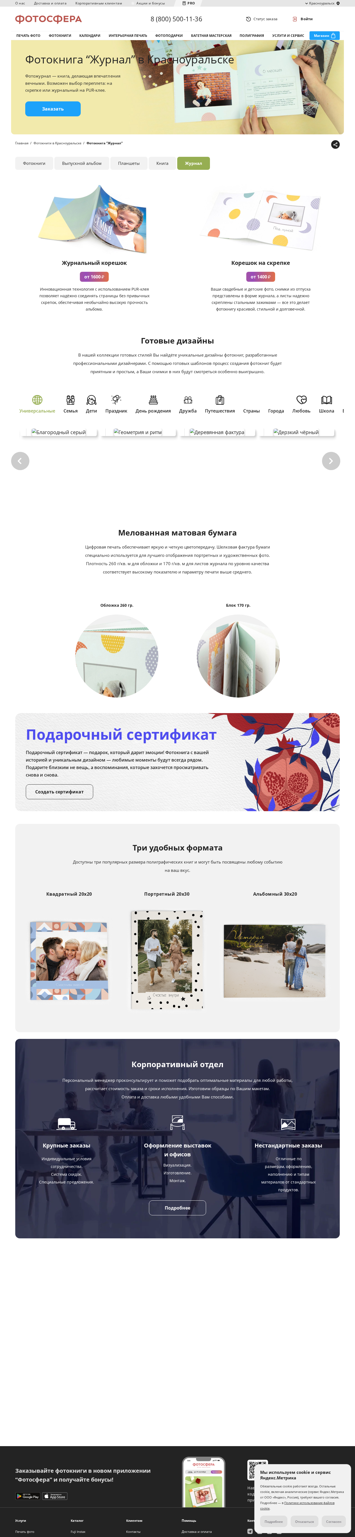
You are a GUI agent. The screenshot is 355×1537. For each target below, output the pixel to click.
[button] (20, 461)
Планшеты (129, 163)
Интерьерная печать (128, 35)
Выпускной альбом (82, 163)
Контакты (133, 1532)
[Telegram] (291, 145)
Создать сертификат (59, 792)
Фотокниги (60, 35)
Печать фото (28, 35)
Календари (89, 35)
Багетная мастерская (211, 35)
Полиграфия (252, 35)
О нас (20, 3)
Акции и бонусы (150, 3)
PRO (191, 3)
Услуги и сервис (288, 35)
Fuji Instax (78, 1532)
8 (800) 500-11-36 (176, 18)
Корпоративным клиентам (98, 3)
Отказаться (304, 1521)
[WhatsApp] (300, 145)
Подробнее (177, 1208)
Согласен (333, 1521)
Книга (162, 163)
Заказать (53, 109)
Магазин (321, 35)
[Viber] (326, 145)
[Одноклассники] (317, 145)
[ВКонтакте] (309, 145)
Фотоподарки (169, 35)
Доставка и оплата (50, 3)
